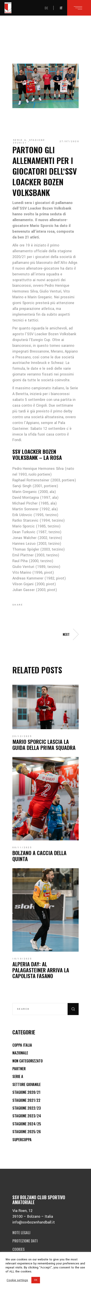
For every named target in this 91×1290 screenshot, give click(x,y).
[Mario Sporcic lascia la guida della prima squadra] (45, 707)
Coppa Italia (22, 1045)
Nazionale (20, 1053)
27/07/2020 (69, 141)
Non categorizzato (27, 1061)
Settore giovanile (26, 1084)
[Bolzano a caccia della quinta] (45, 798)
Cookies (18, 1249)
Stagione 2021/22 (26, 1100)
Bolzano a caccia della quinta (39, 855)
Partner (19, 1068)
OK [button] (35, 1280)
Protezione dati (25, 1241)
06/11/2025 (22, 847)
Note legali (21, 1232)
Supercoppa (22, 1139)
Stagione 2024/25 (26, 1123)
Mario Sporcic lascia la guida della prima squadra (44, 744)
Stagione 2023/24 (26, 1115)
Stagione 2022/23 (26, 1108)
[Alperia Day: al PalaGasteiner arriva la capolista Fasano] (45, 910)
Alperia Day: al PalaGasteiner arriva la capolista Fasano (40, 970)
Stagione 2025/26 (26, 1131)
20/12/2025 (22, 736)
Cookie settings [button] (17, 1280)
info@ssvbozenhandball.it (33, 1222)
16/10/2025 (22, 958)
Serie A (19, 140)
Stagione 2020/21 (29, 141)
